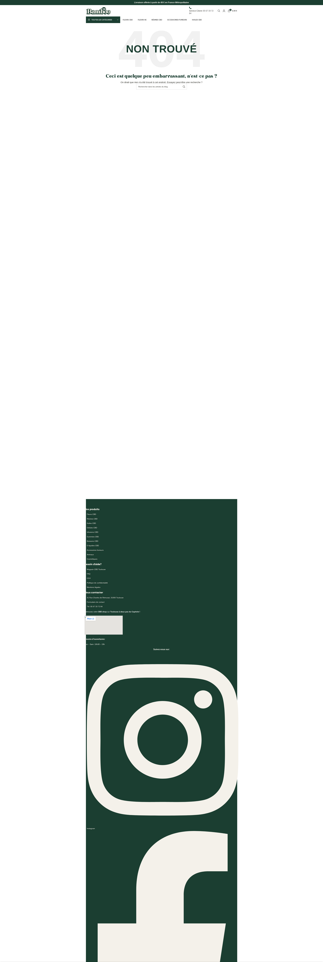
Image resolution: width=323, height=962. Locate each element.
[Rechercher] (218, 10)
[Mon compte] (224, 10)
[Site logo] (98, 11)
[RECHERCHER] (184, 87)
